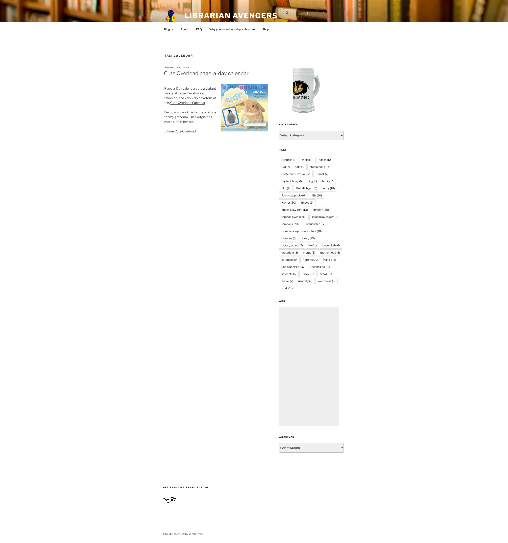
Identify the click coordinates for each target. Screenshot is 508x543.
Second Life (320, 266)
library (308, 238)
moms (309, 252)
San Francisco (293, 266)
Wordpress (326, 281)
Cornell (322, 174)
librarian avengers (325, 216)
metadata (289, 252)
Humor (288, 202)
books (325, 159)
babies (307, 159)
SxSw (308, 274)
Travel (287, 281)
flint (285, 188)
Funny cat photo (293, 195)
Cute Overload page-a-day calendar (206, 73)
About (184, 29)
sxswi (326, 274)
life (312, 245)
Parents (310, 259)
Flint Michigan (306, 188)
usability (305, 281)
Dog (312, 181)
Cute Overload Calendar (187, 103)
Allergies (288, 159)
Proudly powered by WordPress (183, 533)
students (288, 274)
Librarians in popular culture (301, 231)
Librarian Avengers (231, 15)
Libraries (288, 238)
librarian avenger (293, 216)
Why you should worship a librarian (232, 29)
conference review (295, 174)
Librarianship (314, 224)
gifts (316, 195)
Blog (167, 29)
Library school (292, 245)
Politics (329, 259)
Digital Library (292, 181)
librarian (321, 209)
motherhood (330, 252)
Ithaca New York (294, 209)
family (328, 181)
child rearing (319, 167)
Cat (285, 167)
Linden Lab (331, 245)
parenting (289, 259)
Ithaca (307, 202)
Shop (265, 29)
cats (299, 167)
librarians (290, 224)
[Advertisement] (309, 366)
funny (328, 188)
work (287, 288)
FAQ (199, 29)
